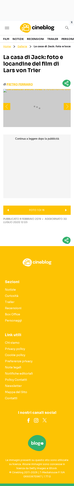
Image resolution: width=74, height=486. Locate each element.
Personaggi (13, 320)
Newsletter (13, 386)
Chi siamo (12, 343)
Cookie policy (15, 355)
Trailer (52, 38)
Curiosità (11, 296)
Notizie (18, 38)
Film (6, 38)
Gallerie (22, 46)
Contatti (11, 398)
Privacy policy (15, 349)
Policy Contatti (16, 380)
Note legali (13, 367)
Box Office (12, 314)
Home (7, 46)
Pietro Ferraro (20, 84)
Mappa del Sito (16, 392)
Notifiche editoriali (19, 373)
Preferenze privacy (18, 361)
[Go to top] (66, 472)
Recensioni (35, 38)
